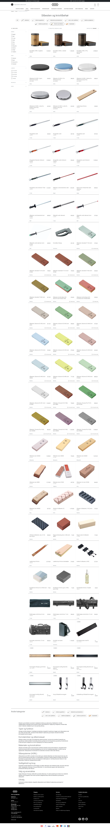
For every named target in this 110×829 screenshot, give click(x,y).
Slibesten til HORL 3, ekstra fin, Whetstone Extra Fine (84, 80)
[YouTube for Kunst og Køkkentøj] (83, 819)
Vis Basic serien (72, 301)
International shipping (38, 810)
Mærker (57, 808)
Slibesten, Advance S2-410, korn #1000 (37, 350)
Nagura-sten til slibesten (83, 535)
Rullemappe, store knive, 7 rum (60, 615)
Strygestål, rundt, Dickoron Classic (59, 161)
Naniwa (78, 248)
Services (80, 800)
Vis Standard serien (95, 248)
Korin (54, 512)
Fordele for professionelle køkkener (63, 796)
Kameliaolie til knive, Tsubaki (84, 588)
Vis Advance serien (48, 354)
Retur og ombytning (38, 802)
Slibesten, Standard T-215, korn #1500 (60, 271)
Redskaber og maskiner (56, 8)
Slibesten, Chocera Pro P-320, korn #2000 (37, 430)
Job (79, 798)
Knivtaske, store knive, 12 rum (37, 641)
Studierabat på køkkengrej (61, 798)
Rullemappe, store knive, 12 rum (84, 615)
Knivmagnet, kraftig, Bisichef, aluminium (37, 696)
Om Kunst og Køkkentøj (83, 796)
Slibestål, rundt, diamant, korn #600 (84, 217)
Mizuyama (32, 460)
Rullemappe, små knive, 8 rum (37, 615)
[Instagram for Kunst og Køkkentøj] (86, 819)
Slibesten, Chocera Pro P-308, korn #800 (60, 403)
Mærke (12, 31)
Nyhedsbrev (58, 800)
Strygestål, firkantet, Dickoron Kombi (37, 161)
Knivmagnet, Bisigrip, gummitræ (37, 667)
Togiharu (55, 486)
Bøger (86, 8)
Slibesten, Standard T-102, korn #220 (84, 243)
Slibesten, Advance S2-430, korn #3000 (84, 350)
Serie (12, 55)
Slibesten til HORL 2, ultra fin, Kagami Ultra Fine (60, 107)
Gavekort (92, 8)
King (77, 486)
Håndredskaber (45, 8)
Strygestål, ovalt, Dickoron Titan (37, 188)
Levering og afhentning (38, 800)
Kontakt (80, 794)
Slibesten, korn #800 (35, 483)
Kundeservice (36, 798)
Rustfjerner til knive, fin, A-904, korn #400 (38, 588)
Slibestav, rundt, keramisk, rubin (61, 188)
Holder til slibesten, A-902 (83, 561)
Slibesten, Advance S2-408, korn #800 (84, 324)
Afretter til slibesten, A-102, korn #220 (84, 509)
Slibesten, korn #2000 (35, 456)
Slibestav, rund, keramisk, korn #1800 (37, 217)
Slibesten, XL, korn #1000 (83, 483)
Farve (12, 86)
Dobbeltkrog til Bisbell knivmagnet (85, 694)
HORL (31, 56)
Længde (13, 68)
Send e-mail (13, 819)
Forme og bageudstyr (35, 8)
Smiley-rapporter (81, 802)
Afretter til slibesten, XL (58, 509)
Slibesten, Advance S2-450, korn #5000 (37, 377)
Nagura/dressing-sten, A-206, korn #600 (61, 535)
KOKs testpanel (59, 806)
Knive (27, 8)
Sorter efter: (89, 28)
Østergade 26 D (14, 798)
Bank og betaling (81, 804)
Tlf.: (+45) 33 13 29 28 (15, 815)
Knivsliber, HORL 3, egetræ (36, 51)
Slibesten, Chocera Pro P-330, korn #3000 (60, 430)
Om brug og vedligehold (61, 802)
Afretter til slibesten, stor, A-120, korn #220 (37, 535)
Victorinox (55, 248)
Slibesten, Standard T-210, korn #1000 (37, 271)
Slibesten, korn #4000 (58, 456)
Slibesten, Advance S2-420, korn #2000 (61, 350)
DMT (30, 220)
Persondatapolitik (37, 806)
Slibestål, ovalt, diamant (59, 216)
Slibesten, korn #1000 (58, 483)
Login (79, 808)
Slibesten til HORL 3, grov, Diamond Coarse (36, 80)
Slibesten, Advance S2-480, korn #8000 (61, 377)
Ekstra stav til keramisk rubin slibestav (84, 189)
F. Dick (31, 137)
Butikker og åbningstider (39, 796)
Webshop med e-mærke (39, 794)
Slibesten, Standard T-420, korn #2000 (84, 271)
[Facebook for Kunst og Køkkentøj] (79, 819)
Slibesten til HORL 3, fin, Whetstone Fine (59, 80)
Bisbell (31, 672)
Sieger (54, 193)
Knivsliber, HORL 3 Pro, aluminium (82, 52)
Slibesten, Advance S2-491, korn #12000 (37, 403)
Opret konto (80, 806)
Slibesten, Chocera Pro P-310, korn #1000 (84, 403)
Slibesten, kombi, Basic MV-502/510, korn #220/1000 (60, 297)
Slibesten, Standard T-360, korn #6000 (37, 297)
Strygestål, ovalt (81, 134)
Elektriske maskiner (68, 8)
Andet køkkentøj (79, 8)
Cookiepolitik (36, 808)
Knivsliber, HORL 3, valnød (59, 51)
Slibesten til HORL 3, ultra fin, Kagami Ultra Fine (37, 107)
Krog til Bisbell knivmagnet (59, 694)
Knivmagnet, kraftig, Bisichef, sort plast (85, 668)
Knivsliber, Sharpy (57, 243)
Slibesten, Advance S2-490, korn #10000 (84, 377)
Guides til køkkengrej (60, 804)
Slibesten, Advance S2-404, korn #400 (61, 324)
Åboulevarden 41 (14, 801)
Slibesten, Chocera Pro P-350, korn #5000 (84, 430)
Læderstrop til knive (81, 106)
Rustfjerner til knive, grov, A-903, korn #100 (61, 588)
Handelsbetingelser (38, 804)
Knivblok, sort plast (58, 641)
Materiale (13, 82)
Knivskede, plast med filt (83, 641)
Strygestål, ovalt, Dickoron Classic (83, 161)
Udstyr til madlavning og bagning (63, 810)
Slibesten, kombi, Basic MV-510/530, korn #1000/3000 (83, 297)
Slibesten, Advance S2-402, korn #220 (37, 324)
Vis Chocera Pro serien (71, 407)
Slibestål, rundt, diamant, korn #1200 (37, 244)
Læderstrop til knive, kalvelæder (61, 561)
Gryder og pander (20, 8)
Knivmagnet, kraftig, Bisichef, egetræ (60, 668)
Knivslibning (58, 794)
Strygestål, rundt (34, 134)
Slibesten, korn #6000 (82, 456)
